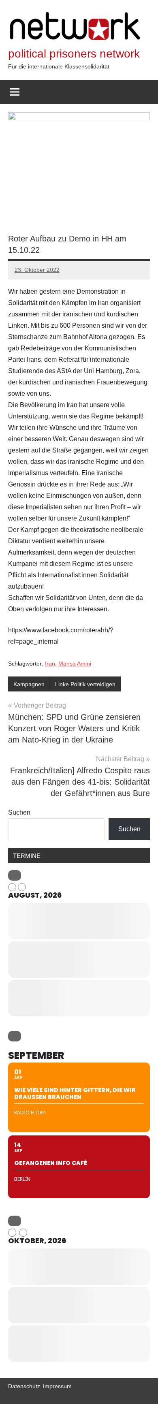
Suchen (19, 812)
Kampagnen (29, 684)
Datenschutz (24, 1386)
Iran (50, 663)
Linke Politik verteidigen (85, 684)
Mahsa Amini (74, 663)
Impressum (57, 1386)
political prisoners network (74, 53)
